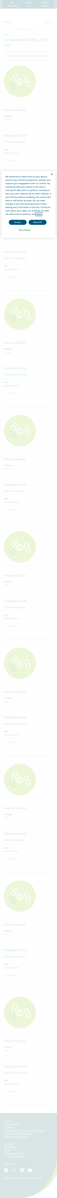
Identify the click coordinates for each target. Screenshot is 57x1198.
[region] (28, 204)
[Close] (52, 174)
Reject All (37, 222)
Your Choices (24, 230)
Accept (18, 222)
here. (38, 214)
